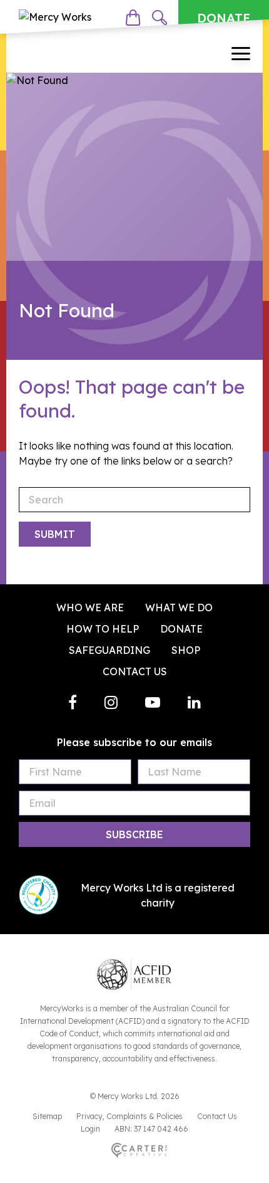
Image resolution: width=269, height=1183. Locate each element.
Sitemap (47, 1116)
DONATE (223, 18)
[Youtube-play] (152, 702)
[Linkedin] (194, 702)
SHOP (185, 650)
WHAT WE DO (179, 607)
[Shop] (133, 17)
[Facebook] (72, 702)
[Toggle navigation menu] (241, 55)
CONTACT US (135, 671)
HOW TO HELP (102, 629)
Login (90, 1128)
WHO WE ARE (90, 607)
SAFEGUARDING (109, 650)
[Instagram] (111, 702)
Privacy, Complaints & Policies (129, 1116)
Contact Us (217, 1116)
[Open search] (159, 17)
